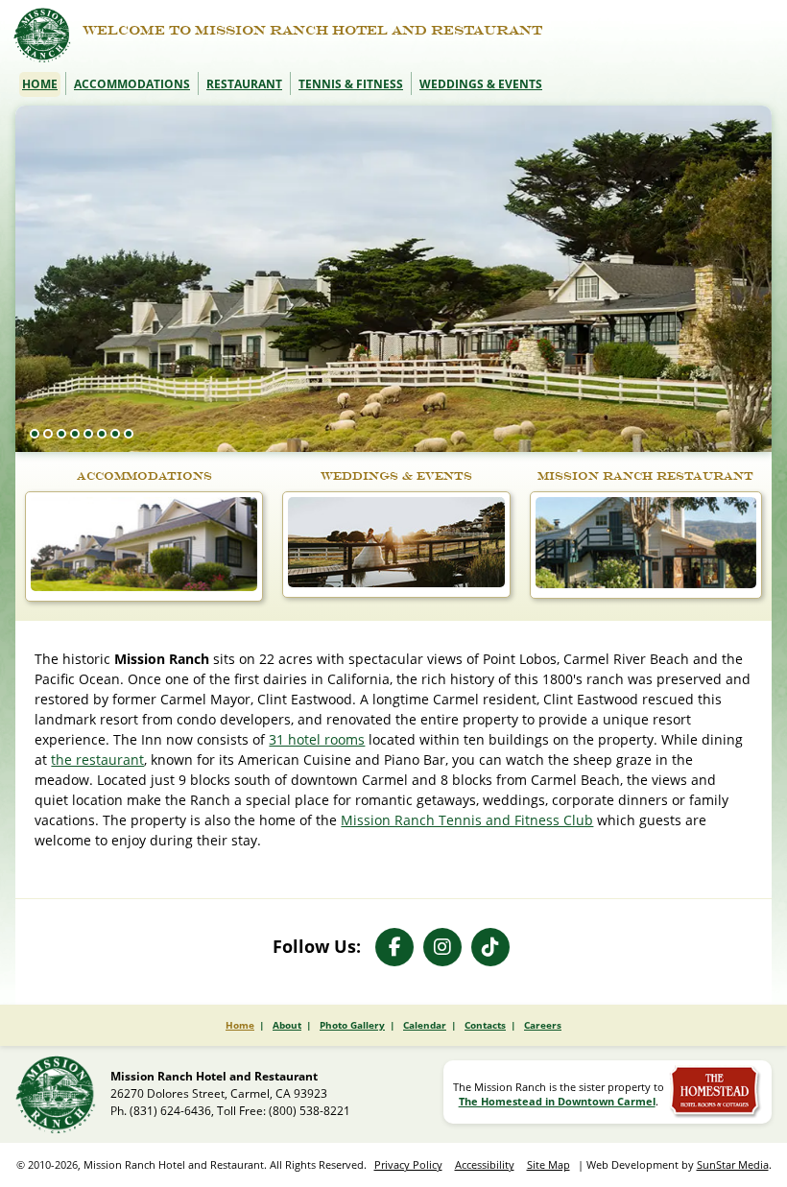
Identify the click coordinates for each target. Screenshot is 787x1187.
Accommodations (132, 84)
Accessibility (484, 1164)
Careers (542, 1025)
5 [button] (88, 434)
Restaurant (244, 84)
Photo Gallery (352, 1025)
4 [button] (75, 434)
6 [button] (102, 434)
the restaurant (97, 759)
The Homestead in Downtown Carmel (557, 1101)
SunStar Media (733, 1164)
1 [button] (34, 434)
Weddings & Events (480, 84)
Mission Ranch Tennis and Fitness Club (467, 820)
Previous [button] (713, 396)
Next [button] (747, 396)
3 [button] (61, 434)
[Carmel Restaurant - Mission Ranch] (645, 584)
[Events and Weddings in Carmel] (396, 583)
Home (40, 84)
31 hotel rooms (317, 739)
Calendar (424, 1025)
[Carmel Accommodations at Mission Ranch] (144, 587)
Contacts (485, 1025)
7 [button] (115, 434)
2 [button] (48, 434)
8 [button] (128, 434)
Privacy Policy (408, 1164)
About (287, 1025)
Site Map (548, 1164)
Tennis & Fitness (350, 84)
